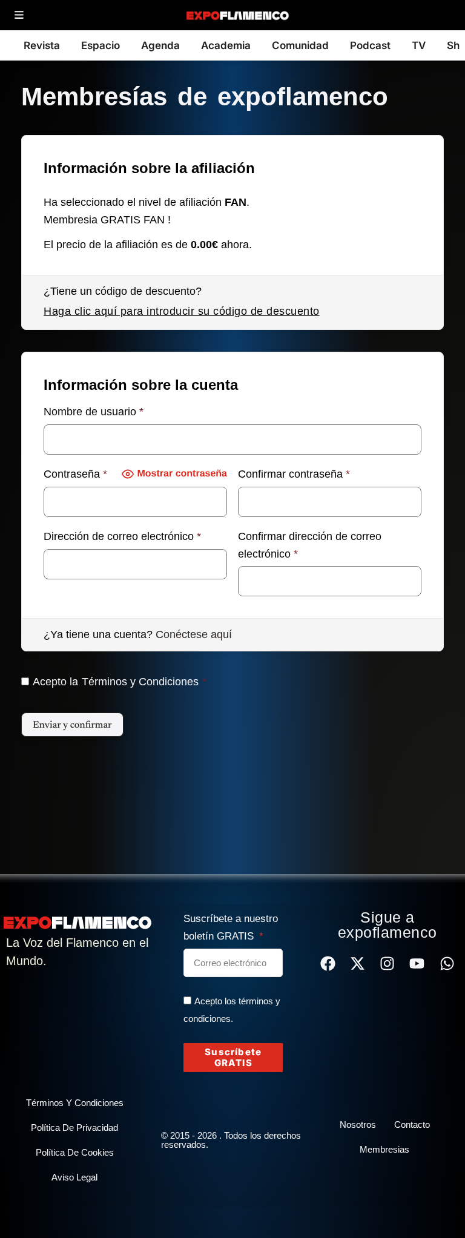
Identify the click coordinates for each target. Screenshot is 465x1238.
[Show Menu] (19, 15)
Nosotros (358, 1124)
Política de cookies (75, 1152)
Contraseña (75, 474)
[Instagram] (387, 963)
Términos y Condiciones (140, 682)
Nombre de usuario (93, 412)
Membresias (384, 1149)
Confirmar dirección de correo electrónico (309, 545)
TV (419, 45)
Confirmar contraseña (294, 474)
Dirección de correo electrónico (122, 536)
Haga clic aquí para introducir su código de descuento (182, 311)
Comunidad (300, 45)
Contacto (412, 1124)
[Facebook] (328, 963)
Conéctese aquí (194, 634)
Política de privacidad (74, 1127)
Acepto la (119, 682)
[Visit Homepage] (237, 15)
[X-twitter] (357, 963)
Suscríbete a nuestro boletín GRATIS (230, 927)
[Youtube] (417, 963)
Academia (226, 45)
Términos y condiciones (75, 1103)
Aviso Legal (74, 1177)
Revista (42, 45)
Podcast (370, 45)
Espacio (100, 45)
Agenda (160, 45)
